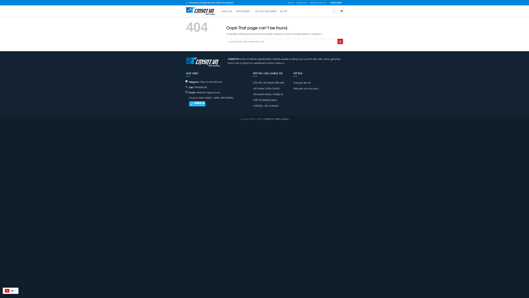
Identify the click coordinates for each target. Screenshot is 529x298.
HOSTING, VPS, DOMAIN (265, 105)
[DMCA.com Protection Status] (197, 103)
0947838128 (200, 87)
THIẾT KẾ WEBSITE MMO (265, 100)
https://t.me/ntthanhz (211, 81)
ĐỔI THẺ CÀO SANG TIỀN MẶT (268, 82)
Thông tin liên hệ (302, 82)
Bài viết (283, 11)
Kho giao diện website (266, 11)
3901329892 (227, 97)
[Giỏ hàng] (341, 11)
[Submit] (340, 41)
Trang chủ (227, 11)
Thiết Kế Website (243, 11)
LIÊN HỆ (290, 2)
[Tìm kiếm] (334, 11)
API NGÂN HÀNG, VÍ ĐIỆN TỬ (268, 94)
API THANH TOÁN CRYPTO (266, 88)
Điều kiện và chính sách (306, 88)
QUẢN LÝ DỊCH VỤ (318, 2)
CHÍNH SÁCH (302, 2)
